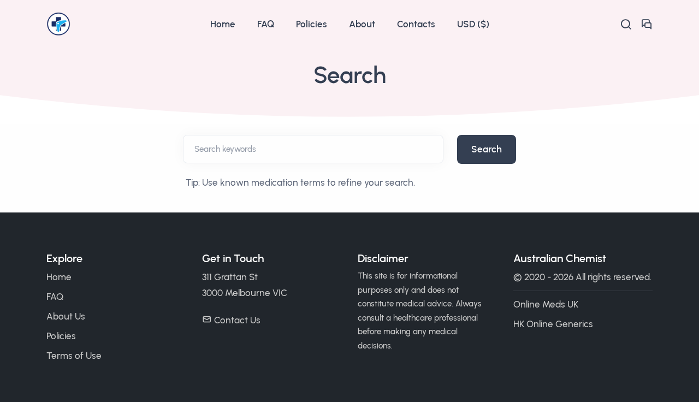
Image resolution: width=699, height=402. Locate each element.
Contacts (416, 24)
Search (486, 149)
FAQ (265, 24)
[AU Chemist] (122, 24)
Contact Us (237, 320)
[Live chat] (647, 24)
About (362, 24)
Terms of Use (74, 355)
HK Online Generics (553, 323)
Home (222, 24)
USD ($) (473, 24)
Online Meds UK (545, 304)
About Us (65, 316)
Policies (311, 24)
